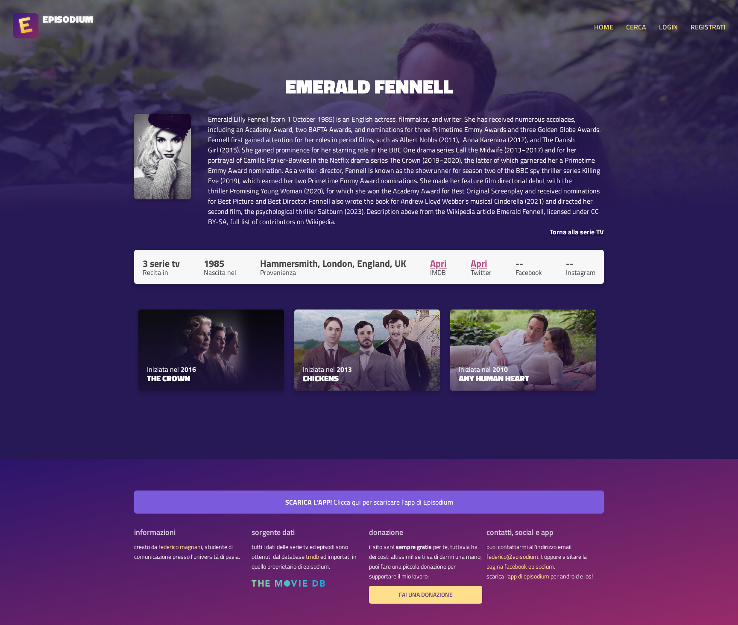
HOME (603, 27)
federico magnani (180, 547)
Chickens (321, 378)
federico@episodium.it (514, 556)
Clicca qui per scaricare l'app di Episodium (369, 502)
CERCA (636, 27)
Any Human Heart (494, 378)
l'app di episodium (527, 576)
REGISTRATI (708, 27)
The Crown (168, 378)
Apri (438, 263)
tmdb (312, 556)
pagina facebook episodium (520, 566)
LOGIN (668, 27)
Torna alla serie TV (577, 232)
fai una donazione (426, 594)
